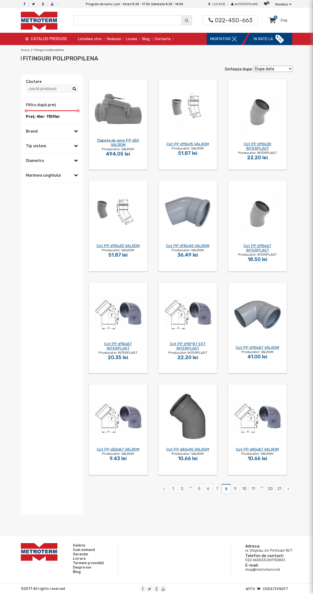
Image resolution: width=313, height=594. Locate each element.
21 (279, 488)
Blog (146, 39)
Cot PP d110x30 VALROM (118, 246)
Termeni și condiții (88, 563)
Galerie (79, 545)
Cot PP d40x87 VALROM (257, 449)
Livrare (131, 39)
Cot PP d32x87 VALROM (118, 449)
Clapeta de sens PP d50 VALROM (118, 142)
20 (270, 488)
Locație (218, 4)
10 (244, 488)
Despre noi (82, 567)
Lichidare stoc (90, 39)
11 (253, 488)
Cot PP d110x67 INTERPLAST (257, 248)
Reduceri (114, 39)
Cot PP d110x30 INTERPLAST (257, 146)
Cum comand (84, 550)
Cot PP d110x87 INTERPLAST (118, 346)
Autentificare (246, 4)
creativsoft (276, 589)
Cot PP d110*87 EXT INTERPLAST (188, 346)
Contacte (163, 39)
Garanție (80, 554)
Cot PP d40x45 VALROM (187, 449)
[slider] (26, 110)
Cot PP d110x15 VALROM (188, 144)
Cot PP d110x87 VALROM (257, 347)
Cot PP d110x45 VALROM (187, 246)
